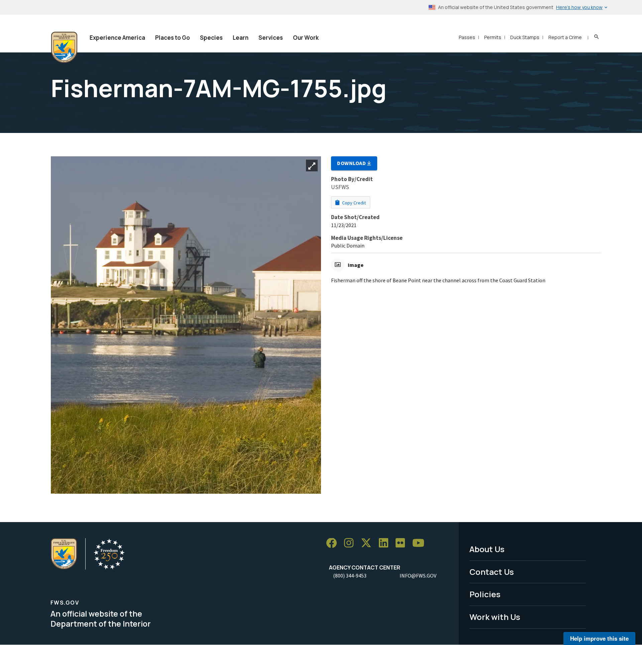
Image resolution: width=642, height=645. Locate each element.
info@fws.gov (418, 575)
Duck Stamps (524, 37)
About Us (487, 548)
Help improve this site (599, 638)
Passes (467, 37)
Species (211, 37)
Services (270, 37)
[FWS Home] (64, 47)
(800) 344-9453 (349, 575)
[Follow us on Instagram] (351, 543)
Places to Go (172, 37)
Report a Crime (565, 37)
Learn (240, 37)
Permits (492, 37)
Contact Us (491, 571)
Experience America (117, 37)
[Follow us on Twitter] (368, 543)
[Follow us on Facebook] (333, 543)
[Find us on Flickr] (403, 543)
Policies (485, 594)
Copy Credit (353, 203)
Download (352, 163)
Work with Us (494, 616)
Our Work (306, 37)
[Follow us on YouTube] (420, 543)
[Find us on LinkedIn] (386, 543)
